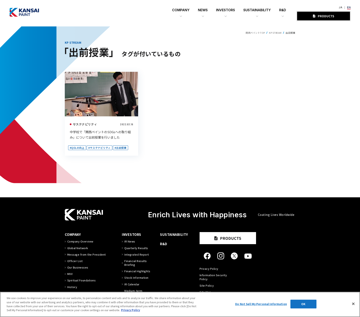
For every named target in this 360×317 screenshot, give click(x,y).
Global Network (77, 248)
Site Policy (207, 285)
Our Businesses (77, 267)
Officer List (75, 261)
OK (303, 304)
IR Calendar (131, 284)
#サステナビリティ (99, 147)
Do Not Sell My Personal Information (261, 304)
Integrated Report (136, 254)
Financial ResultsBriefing (135, 263)
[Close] (353, 303)
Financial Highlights (137, 271)
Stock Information (136, 278)
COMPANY (73, 234)
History (72, 287)
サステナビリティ (85, 124)
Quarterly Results (136, 248)
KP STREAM (275, 32)
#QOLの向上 (77, 147)
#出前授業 (120, 147)
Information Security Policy (213, 277)
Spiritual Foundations (81, 280)
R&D (163, 243)
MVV (69, 274)
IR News (129, 241)
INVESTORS (131, 234)
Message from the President (86, 254)
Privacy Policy (209, 269)
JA (340, 7)
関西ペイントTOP (255, 32)
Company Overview (80, 241)
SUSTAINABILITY (174, 234)
